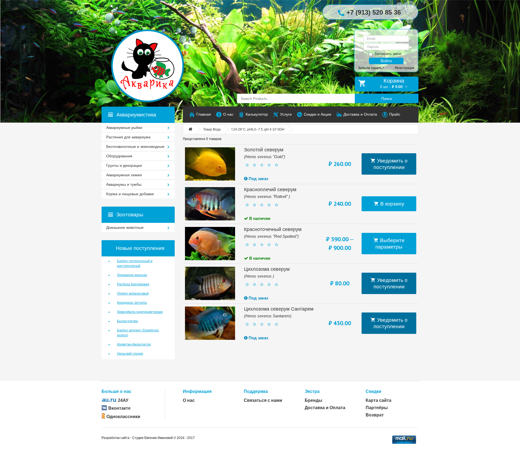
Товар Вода (212, 129)
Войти (386, 60)
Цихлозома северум (267, 269)
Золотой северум (263, 149)
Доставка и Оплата (325, 407)
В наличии (259, 218)
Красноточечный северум (272, 229)
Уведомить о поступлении (390, 164)
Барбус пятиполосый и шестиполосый (134, 263)
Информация (197, 391)
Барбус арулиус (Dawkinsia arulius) (138, 332)
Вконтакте (119, 408)
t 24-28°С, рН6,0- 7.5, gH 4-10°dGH (258, 129)
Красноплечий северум (270, 189)
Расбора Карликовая (133, 284)
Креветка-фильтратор (134, 344)
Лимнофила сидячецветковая (140, 312)
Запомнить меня (387, 54)
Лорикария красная (132, 275)
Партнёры (377, 407)
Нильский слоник (130, 354)
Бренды (313, 400)
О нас (189, 400)
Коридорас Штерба (132, 303)
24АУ (123, 400)
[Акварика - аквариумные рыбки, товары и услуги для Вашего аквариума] (153, 55)
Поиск (386, 98)
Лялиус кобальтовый (133, 293)
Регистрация (404, 68)
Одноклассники (123, 416)
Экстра (312, 391)
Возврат (375, 415)
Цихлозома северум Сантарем (278, 309)
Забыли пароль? (371, 68)
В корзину (391, 204)
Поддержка (256, 391)
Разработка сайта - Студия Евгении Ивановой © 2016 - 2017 (148, 438)
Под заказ (258, 178)
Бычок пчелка (127, 321)
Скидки (373, 391)
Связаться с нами (263, 400)
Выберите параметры (390, 243)
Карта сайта (378, 400)
